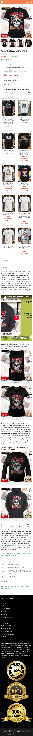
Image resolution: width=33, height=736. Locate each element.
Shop (4, 606)
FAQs (4, 611)
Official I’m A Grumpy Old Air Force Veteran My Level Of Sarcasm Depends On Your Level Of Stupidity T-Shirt (8, 120)
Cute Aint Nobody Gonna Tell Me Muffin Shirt (24, 185)
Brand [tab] (3, 264)
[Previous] (3, 23)
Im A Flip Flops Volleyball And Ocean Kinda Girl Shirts (25, 247)
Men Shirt (17, 586)
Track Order (6, 609)
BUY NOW (6, 63)
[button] (2, 2)
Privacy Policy (7, 625)
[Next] (29, 23)
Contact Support (8, 617)
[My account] (27, 2)
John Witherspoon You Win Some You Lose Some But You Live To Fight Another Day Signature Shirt (24, 153)
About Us (5, 603)
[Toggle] (2, 80)
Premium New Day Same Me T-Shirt (8, 151)
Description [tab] (4, 260)
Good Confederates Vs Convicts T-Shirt (8, 246)
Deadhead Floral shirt (9, 586)
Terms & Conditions (8, 634)
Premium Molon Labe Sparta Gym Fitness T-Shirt (8, 215)
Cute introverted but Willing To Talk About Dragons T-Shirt (8, 185)
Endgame (22, 438)
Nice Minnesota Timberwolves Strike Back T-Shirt (25, 119)
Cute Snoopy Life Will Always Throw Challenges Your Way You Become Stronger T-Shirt (24, 216)
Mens (8, 584)
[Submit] (29, 92)
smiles (3, 290)
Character (9, 545)
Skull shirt (22, 586)
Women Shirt (7, 588)
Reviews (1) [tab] (4, 267)
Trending (12, 584)
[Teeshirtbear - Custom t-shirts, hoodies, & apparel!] (16, 2)
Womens (17, 584)
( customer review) (13, 56)
